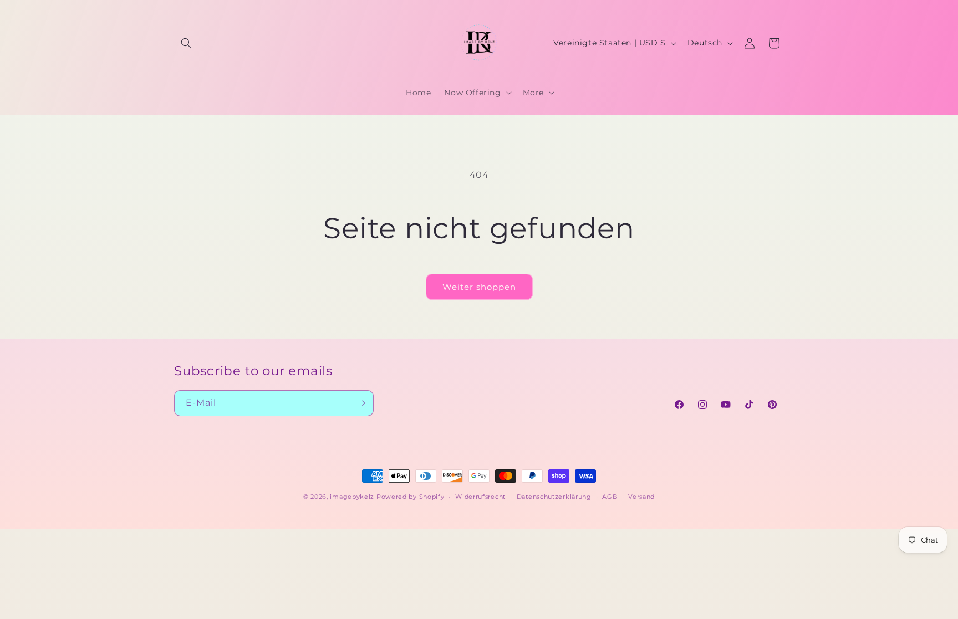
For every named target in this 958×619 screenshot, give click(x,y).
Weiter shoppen (479, 287)
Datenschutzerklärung (554, 496)
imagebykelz (352, 496)
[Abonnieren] (361, 403)
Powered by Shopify (410, 496)
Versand (641, 496)
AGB (609, 496)
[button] (186, 43)
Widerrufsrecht (480, 496)
